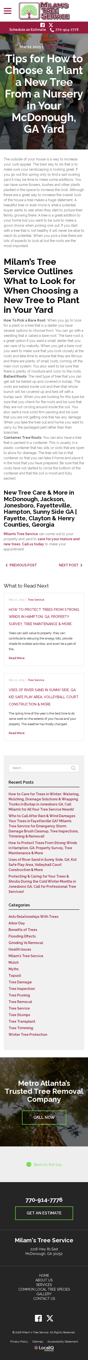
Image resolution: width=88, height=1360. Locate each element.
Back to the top (48, 1164)
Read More (17, 658)
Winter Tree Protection (28, 1035)
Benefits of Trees (23, 930)
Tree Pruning (19, 995)
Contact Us (44, 1299)
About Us (44, 1280)
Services (44, 1285)
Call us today (33, 544)
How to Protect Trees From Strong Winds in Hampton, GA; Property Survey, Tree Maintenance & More (44, 617)
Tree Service (56, 47)
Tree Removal (20, 1002)
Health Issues (20, 949)
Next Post (68, 565)
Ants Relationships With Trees (33, 917)
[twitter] (49, 1318)
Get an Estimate (44, 1213)
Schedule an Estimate (27, 30)
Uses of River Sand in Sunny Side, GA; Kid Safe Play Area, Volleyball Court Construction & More (43, 697)
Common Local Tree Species (44, 1289)
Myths (14, 969)
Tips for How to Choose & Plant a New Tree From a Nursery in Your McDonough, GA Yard (44, 94)
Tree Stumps (19, 1015)
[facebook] (38, 1318)
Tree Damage (20, 982)
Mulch (14, 962)
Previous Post (23, 565)
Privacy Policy (19, 1341)
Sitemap (37, 1341)
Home (44, 1275)
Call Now (44, 1117)
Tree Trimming (21, 1028)
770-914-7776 (67, 30)
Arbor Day (17, 923)
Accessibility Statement (62, 1341)
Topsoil (15, 976)
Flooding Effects (22, 936)
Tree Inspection (22, 989)
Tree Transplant (22, 1021)
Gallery (44, 1294)
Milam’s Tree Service (21, 534)
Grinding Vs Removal (26, 943)
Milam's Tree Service (26, 956)
